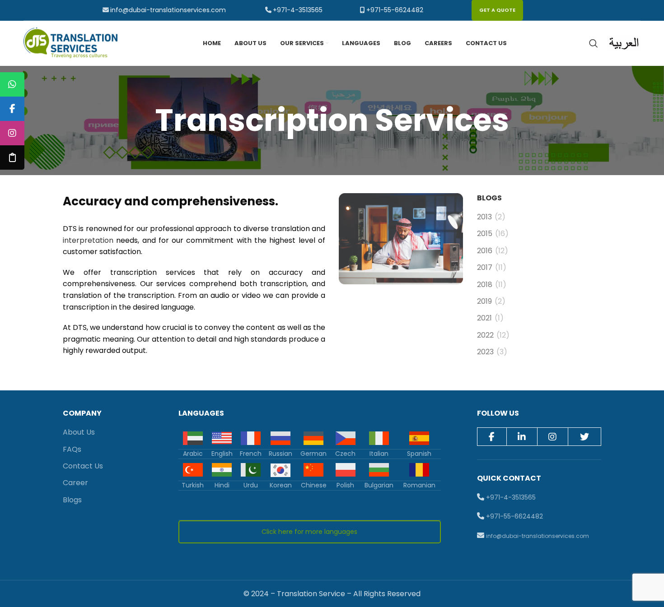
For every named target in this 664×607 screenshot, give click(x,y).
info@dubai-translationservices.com (168, 9)
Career (75, 482)
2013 (484, 217)
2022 (485, 335)
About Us (79, 432)
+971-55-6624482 (394, 9)
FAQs (72, 449)
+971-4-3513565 (298, 9)
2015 (484, 234)
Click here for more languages (309, 531)
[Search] (594, 43)
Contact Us (83, 466)
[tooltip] (12, 84)
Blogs (72, 500)
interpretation (88, 240)
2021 (484, 318)
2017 (484, 268)
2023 (485, 352)
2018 (484, 285)
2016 (484, 251)
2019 (484, 301)
